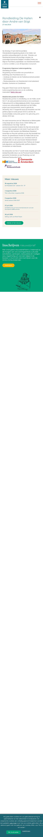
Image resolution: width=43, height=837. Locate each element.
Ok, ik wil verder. (13, 832)
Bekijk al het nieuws (14, 223)
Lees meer (13, 823)
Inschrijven (8, 265)
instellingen (26, 831)
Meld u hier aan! (16, 92)
